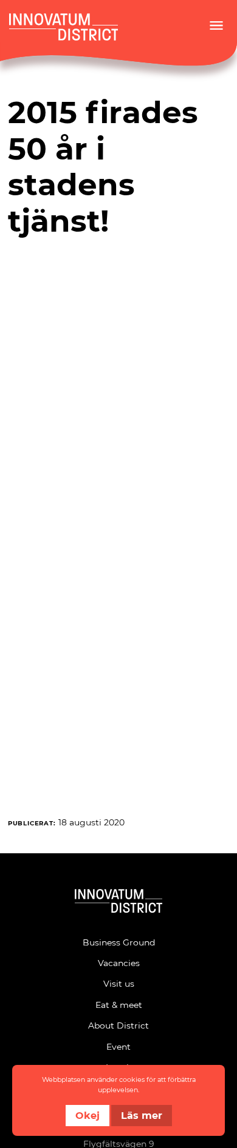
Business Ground (119, 942)
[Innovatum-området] (118, 902)
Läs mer (141, 1115)
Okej (87, 1115)
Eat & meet (118, 1004)
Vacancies (119, 962)
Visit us (118, 983)
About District (118, 1025)
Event (118, 1046)
